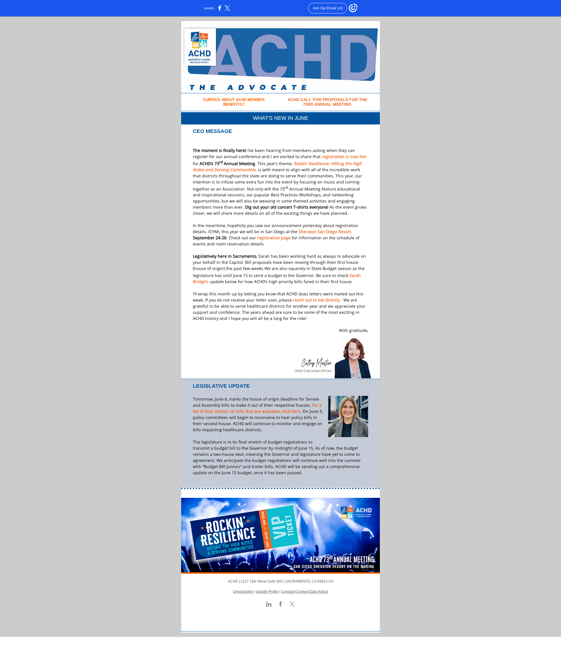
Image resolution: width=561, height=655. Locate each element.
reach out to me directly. (317, 300)
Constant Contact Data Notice (304, 592)
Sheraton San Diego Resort (325, 231)
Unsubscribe (243, 592)
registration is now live (344, 156)
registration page (274, 237)
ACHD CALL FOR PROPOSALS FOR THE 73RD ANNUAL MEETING (327, 102)
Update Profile (267, 592)
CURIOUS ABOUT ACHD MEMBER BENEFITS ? (233, 102)
